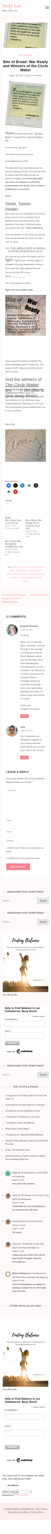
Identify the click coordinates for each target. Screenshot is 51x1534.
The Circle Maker (22, 384)
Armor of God (18, 567)
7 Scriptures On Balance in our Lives (22, 1117)
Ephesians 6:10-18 (24, 571)
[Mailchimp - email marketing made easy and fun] (20, 1049)
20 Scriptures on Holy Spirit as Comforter (25, 1105)
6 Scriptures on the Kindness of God (22, 1111)
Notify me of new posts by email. (24, 858)
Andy (27, 76)
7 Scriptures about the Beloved (20, 1123)
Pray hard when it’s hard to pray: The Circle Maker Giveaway (13, 598)
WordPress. (25, 1512)
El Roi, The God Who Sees (17, 1150)
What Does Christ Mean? (17, 1129)
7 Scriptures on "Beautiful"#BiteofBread (24, 1135)
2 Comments (36, 76)
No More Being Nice (39, 595)
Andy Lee (11, 5)
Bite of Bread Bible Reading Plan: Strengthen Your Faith (14, 544)
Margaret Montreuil (29, 626)
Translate (23, 1495)
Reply (24, 716)
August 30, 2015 (26, 630)
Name (8, 1031)
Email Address (12, 1019)
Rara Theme (41, 1509)
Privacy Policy (37, 1512)
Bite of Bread (25, 55)
